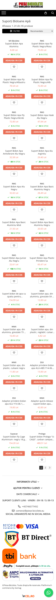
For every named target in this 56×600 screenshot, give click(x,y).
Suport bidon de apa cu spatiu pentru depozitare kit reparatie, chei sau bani (14, 295)
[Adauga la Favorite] (14, 66)
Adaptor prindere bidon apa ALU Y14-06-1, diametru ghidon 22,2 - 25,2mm (14, 402)
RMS (42, 40)
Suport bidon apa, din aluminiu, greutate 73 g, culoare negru (14, 331)
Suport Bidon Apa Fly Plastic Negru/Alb (42, 81)
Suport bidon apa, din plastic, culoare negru (14, 366)
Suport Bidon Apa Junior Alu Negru (14, 259)
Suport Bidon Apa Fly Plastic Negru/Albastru (14, 81)
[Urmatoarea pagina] (50, 468)
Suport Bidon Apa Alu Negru (14, 188)
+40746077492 (29, 506)
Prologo (42, 433)
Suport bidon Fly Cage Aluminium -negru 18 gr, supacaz (14, 438)
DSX (42, 362)
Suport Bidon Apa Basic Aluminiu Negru (42, 188)
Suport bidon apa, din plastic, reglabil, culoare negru (42, 331)
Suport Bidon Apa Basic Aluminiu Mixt (14, 223)
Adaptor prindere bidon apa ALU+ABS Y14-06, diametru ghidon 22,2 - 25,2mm (42, 366)
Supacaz (14, 433)
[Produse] (4, 14)
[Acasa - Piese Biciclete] (28, 5)
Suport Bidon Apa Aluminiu (14, 45)
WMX (42, 291)
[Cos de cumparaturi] (45, 13)
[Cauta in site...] (52, 13)
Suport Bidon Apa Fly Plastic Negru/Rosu (42, 45)
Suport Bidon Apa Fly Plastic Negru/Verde (14, 116)
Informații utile (27, 481)
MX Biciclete (14, 40)
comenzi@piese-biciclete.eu (29, 510)
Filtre (16, 31)
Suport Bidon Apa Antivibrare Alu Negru (14, 152)
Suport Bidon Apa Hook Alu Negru (42, 116)
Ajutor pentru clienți (26, 487)
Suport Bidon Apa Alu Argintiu (42, 152)
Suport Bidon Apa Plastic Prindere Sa (42, 259)
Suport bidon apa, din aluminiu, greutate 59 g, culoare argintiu (42, 295)
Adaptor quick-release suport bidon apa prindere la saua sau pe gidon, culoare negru (42, 402)
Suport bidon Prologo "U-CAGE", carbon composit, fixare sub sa (42, 438)
